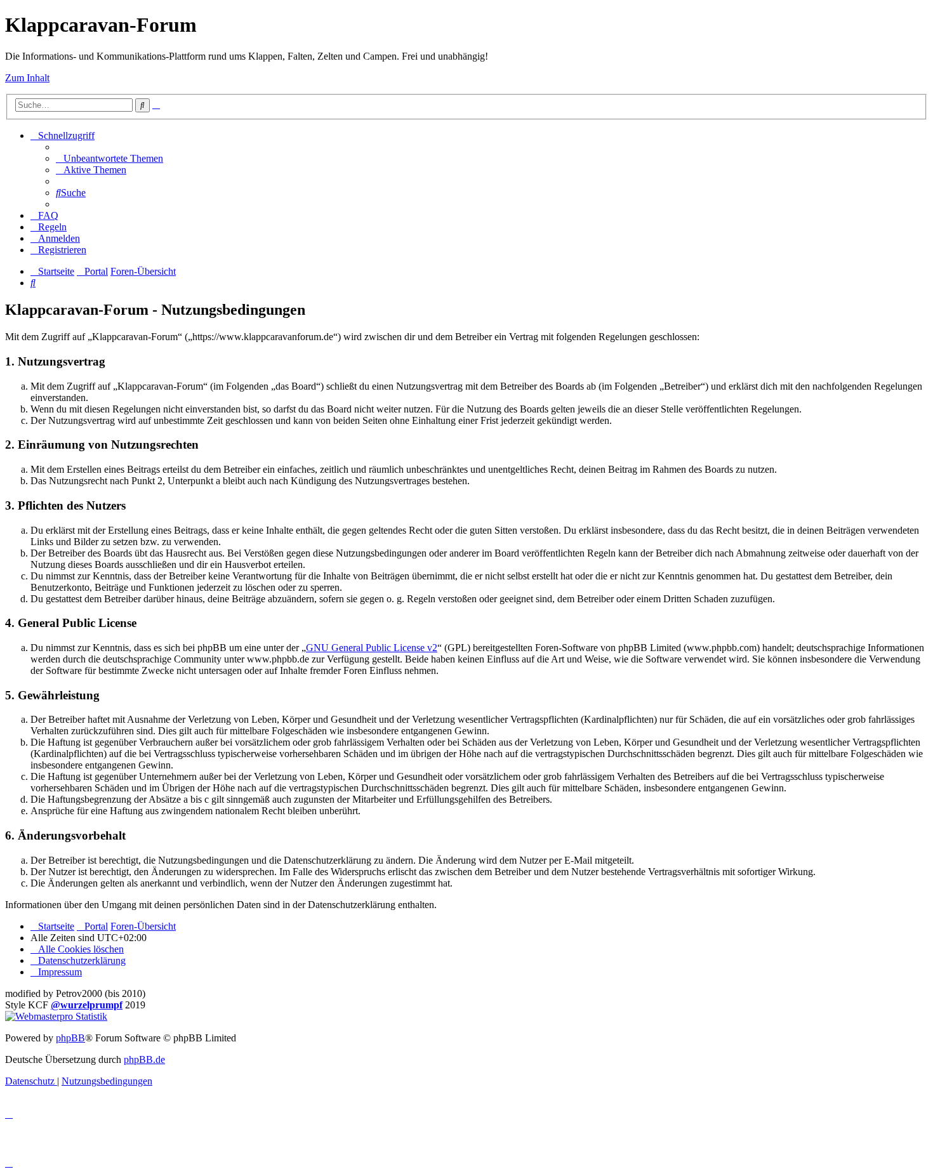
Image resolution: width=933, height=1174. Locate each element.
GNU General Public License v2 (371, 647)
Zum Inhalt (27, 77)
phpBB (70, 1037)
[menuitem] (109, 158)
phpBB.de (144, 1059)
